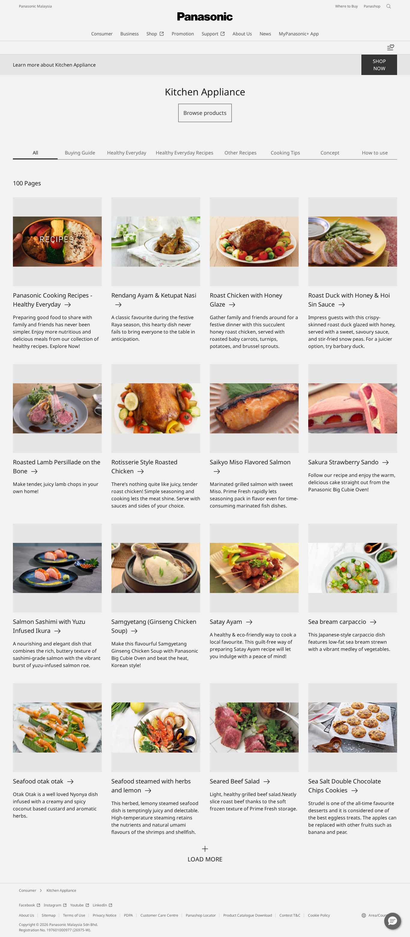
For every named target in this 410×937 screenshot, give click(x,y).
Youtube (77, 905)
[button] (392, 921)
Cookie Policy (319, 915)
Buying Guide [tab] (80, 152)
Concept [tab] (330, 152)
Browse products (205, 112)
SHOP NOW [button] (379, 65)
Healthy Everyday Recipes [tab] (184, 152)
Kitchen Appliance (61, 890)
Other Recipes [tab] (241, 152)
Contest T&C (289, 915)
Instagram (52, 905)
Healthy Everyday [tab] (126, 152)
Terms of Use (74, 915)
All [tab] (35, 152)
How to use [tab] (375, 152)
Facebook (27, 905)
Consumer (27, 890)
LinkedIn (100, 905)
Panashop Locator (201, 915)
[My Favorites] (390, 47)
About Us (26, 915)
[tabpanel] (205, 521)
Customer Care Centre (159, 915)
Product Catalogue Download (247, 915)
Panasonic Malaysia (35, 6)
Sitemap (49, 915)
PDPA (128, 915)
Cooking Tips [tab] (285, 152)
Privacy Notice (104, 915)
